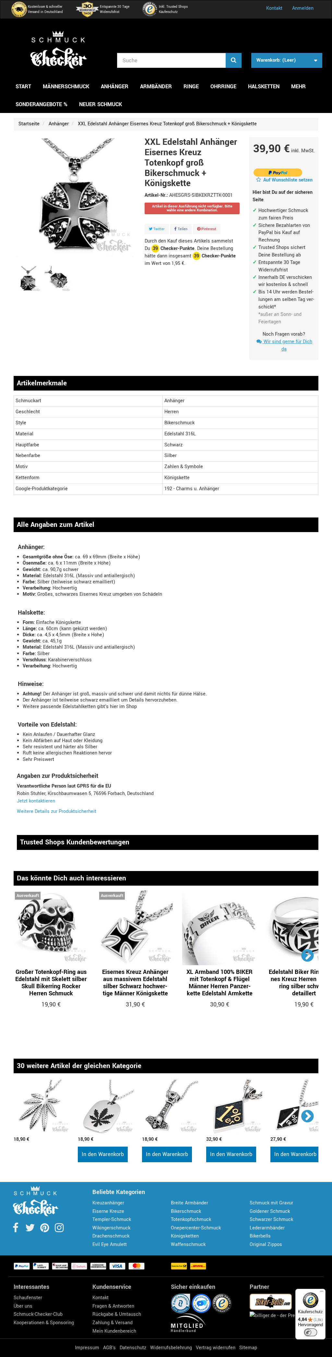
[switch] (310, 1332)
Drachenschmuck (110, 1236)
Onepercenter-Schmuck (196, 1228)
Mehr (298, 86)
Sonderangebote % (41, 104)
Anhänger (114, 86)
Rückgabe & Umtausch (116, 1314)
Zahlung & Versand (112, 1322)
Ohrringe (223, 86)
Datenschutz (133, 1347)
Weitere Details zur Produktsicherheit (56, 811)
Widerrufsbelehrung (171, 1347)
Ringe (191, 86)
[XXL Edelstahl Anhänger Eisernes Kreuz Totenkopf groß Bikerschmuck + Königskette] (28, 279)
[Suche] (234, 60)
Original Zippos (266, 1244)
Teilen (182, 229)
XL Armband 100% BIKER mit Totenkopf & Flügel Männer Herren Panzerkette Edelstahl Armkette (219, 983)
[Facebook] (16, 1229)
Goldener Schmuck (270, 1211)
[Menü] (322, 1293)
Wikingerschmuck (111, 1228)
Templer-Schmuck (111, 1219)
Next (308, 955)
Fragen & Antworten (113, 1306)
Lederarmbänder (267, 1228)
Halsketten (263, 86)
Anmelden (303, 8)
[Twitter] (30, 1229)
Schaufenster (28, 1297)
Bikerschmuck (186, 1211)
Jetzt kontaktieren (36, 801)
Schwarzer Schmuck (271, 1219)
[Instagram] (59, 1229)
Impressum (87, 1347)
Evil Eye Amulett (109, 1244)
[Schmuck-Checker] (58, 49)
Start (23, 86)
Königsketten (185, 1236)
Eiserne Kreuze (108, 1211)
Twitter (158, 229)
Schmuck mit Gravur (271, 1203)
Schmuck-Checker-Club (38, 1314)
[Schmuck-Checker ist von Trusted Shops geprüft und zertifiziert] (222, 1303)
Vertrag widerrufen (215, 1347)
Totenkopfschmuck (191, 1219)
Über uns (23, 1306)
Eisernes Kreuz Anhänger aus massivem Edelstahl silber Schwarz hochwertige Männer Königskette (135, 983)
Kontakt (274, 8)
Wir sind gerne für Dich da (287, 345)
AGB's (109, 1347)
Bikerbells (260, 1236)
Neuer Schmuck (100, 104)
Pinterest (208, 229)
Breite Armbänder (189, 1203)
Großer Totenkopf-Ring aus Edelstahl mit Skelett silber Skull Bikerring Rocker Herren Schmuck (51, 983)
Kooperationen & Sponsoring (44, 1322)
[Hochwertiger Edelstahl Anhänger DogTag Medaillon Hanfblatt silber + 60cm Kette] (107, 1107)
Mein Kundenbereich (114, 1331)
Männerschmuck (66, 86)
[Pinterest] (45, 1229)
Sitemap (248, 1347)
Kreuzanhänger (108, 1203)
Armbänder (156, 86)
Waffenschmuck (188, 1244)
